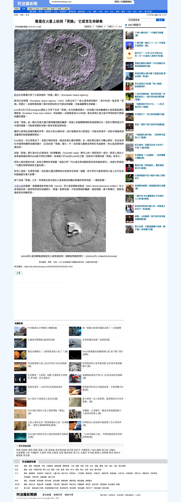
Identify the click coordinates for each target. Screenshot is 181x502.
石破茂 (55, 453)
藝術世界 (105, 473)
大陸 (55, 12)
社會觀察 (48, 484)
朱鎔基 (24, 450)
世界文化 (137, 473)
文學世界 (35, 477)
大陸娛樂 (32, 481)
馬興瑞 (51, 450)
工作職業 (80, 473)
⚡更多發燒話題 (23, 446)
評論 (30, 9)
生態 (129, 12)
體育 (123, 12)
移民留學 (64, 484)
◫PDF (164, 15)
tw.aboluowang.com (61, 2)
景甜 (40, 450)
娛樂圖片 (89, 481)
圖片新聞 (122, 466)
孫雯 (61, 453)
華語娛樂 (40, 481)
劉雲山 (98, 453)
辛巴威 (91, 453)
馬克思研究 (64, 488)
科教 (100, 12)
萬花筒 (88, 484)
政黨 (62, 470)
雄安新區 (68, 453)
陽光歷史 (73, 488)
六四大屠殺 (95, 450)
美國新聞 (47, 12)
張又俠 (105, 450)
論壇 (59, 9)
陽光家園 (97, 488)
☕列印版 (150, 15)
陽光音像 (105, 488)
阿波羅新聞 (27, 3)
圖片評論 (98, 470)
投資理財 (129, 473)
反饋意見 (112, 495)
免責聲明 (120, 495)
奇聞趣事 (80, 484)
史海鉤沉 (40, 473)
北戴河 (83, 453)
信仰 (140, 12)
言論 (30, 470)
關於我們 (103, 495)
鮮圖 (118, 484)
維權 (117, 12)
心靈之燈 (56, 473)
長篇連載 (43, 477)
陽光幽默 (81, 488)
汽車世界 (56, 484)
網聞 (95, 12)
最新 (32, 12)
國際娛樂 (64, 481)
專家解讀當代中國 (51, 488)
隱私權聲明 (129, 495)
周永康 (26, 455)
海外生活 (64, 473)
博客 (66, 9)
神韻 (35, 450)
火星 (18, 273)
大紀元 (17, 186)
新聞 (23, 9)
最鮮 (25, 484)
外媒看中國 (37, 470)
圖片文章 (51, 477)
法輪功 (112, 450)
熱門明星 (48, 481)
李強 (49, 453)
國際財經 (81, 12)
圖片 (148, 12)
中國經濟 (62, 12)
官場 (106, 12)
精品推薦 (80, 481)
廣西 (30, 450)
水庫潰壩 (20, 453)
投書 (77, 470)
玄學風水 (72, 473)
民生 (112, 12)
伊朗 (18, 450)
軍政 (40, 12)
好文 (72, 470)
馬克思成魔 (60, 450)
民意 (91, 470)
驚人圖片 (27, 488)
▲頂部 (137, 495)
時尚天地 (72, 484)
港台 (135, 12)
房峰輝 (105, 453)
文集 (57, 470)
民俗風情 (111, 484)
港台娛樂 (56, 481)
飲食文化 (32, 484)
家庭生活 (48, 473)
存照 (86, 470)
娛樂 (52, 9)
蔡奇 (111, 453)
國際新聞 (72, 12)
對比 (81, 470)
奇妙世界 (95, 484)
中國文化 (97, 473)
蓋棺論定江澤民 (38, 488)
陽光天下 (89, 488)
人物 (89, 12)
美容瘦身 (113, 473)
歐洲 (16, 95)
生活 (37, 9)
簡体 (117, 2)
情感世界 (40, 484)
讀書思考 (145, 473)
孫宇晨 (70, 450)
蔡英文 (117, 453)
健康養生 (32, 473)
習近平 (77, 450)
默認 (120, 27)
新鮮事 (45, 9)
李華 (50, 262)
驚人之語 (46, 470)
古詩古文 (121, 473)
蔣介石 (76, 453)
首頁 (16, 9)
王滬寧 (43, 453)
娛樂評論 (72, 481)
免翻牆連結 (126, 2)
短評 (67, 470)
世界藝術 (27, 477)
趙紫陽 (19, 455)
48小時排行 (134, 25)
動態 (53, 470)
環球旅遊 (103, 484)
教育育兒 (89, 473)
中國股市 (34, 453)
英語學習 (154, 473)
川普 (45, 450)
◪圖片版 (157, 15)
